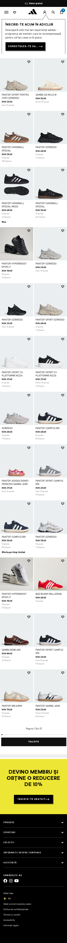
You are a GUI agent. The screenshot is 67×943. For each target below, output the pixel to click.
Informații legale (11, 926)
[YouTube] (16, 881)
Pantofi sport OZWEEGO (50, 320)
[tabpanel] (33, 401)
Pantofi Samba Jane (48, 706)
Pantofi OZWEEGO (46, 147)
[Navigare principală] (6, 11)
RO (9, 899)
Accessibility (9, 920)
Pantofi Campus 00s (48, 428)
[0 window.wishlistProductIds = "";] (14, 12)
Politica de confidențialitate (15, 910)
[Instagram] (11, 881)
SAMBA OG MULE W (46, 95)
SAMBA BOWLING (11, 650)
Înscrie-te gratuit (32, 799)
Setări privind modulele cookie (17, 904)
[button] (29, 62)
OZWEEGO (7, 428)
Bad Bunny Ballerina (49, 594)
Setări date (8, 893)
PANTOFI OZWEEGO (46, 264)
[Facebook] (5, 881)
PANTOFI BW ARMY (12, 706)
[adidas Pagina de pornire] (33, 11)
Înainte (33, 742)
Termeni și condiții (11, 915)
